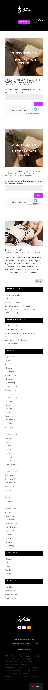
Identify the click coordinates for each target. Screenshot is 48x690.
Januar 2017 (9, 520)
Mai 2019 (8, 453)
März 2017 (8, 512)
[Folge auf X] (19, 627)
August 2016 (9, 531)
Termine (8, 574)
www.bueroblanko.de (24, 650)
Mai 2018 (8, 494)
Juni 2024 (8, 394)
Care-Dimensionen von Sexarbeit (17, 306)
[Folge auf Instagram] (24, 627)
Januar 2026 (9, 372)
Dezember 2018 (11, 471)
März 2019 (8, 460)
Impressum (15, 643)
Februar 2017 (10, 516)
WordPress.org (10, 598)
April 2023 (8, 405)
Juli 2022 (8, 412)
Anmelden (9, 587)
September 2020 (11, 420)
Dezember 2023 (11, 397)
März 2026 (9, 368)
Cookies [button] (35, 643)
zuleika (10, 84)
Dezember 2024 (11, 386)
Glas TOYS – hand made (14, 299)
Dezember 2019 (11, 434)
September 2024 (11, 390)
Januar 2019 (9, 468)
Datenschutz (25, 643)
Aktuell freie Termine (13, 295)
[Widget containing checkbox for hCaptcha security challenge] (22, 110)
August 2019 (9, 442)
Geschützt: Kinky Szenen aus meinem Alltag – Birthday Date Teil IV (23, 172)
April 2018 (8, 497)
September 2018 (11, 483)
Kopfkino (28, 84)
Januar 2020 (9, 431)
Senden (38, 104)
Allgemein (29, 252)
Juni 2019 (8, 449)
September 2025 (11, 375)
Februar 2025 (10, 383)
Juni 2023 (8, 401)
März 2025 (9, 379)
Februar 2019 (10, 464)
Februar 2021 (10, 416)
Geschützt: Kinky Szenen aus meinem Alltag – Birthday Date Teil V (23, 81)
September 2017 (11, 509)
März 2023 (9, 409)
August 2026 (9, 357)
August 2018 (9, 486)
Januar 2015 (9, 546)
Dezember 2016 (11, 523)
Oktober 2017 (10, 505)
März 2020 (9, 427)
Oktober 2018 (10, 479)
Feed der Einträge (11, 591)
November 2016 (11, 527)
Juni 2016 (8, 538)
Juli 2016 (8, 534)
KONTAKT (24, 22)
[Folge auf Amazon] (29, 627)
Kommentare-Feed (12, 594)
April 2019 (8, 457)
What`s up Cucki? (13, 250)
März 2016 (8, 542)
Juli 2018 (8, 490)
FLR (6, 563)
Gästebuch (17, 326)
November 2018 (11, 475)
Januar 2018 (9, 501)
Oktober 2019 (10, 438)
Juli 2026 (8, 360)
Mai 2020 (8, 423)
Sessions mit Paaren (12, 302)
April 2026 (8, 364)
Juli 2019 (8, 446)
